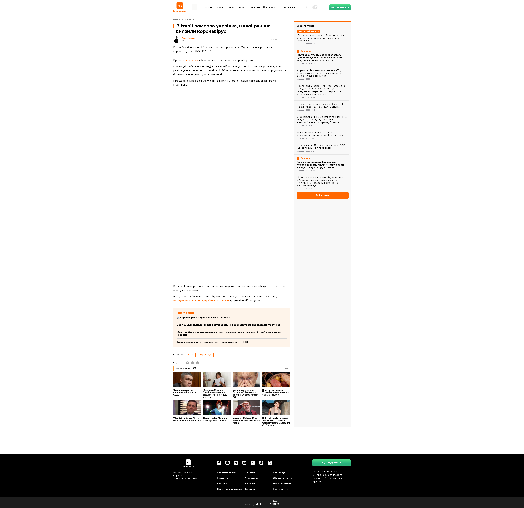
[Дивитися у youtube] (244, 463)
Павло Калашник (189, 38)
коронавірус (205, 355)
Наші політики (282, 483)
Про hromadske (226, 472)
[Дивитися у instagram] (227, 463)
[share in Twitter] (192, 362)
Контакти (222, 483)
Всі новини (322, 195)
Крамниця (279, 472)
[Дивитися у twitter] (253, 463)
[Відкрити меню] (194, 7)
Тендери (250, 489)
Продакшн (288, 7)
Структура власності (230, 489)
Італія (190, 355)
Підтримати (342, 7)
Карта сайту (280, 489)
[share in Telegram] (197, 362)
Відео (241, 7)
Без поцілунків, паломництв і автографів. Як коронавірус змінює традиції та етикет (228, 325)
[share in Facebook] (187, 362)
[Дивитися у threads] (270, 463)
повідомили (190, 60)
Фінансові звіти (282, 478)
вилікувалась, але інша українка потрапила (201, 300)
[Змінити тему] (315, 7)
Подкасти (254, 7)
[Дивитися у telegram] (236, 463)
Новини (207, 7)
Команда (222, 478)
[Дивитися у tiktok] (261, 463)
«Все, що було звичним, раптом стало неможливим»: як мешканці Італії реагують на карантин (229, 333)
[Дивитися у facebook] (219, 463)
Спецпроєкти (271, 7)
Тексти (219, 7)
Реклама (250, 472)
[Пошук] (307, 7)
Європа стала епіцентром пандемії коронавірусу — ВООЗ (212, 342)
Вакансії (250, 483)
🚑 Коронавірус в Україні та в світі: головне (203, 317)
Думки (230, 7)
